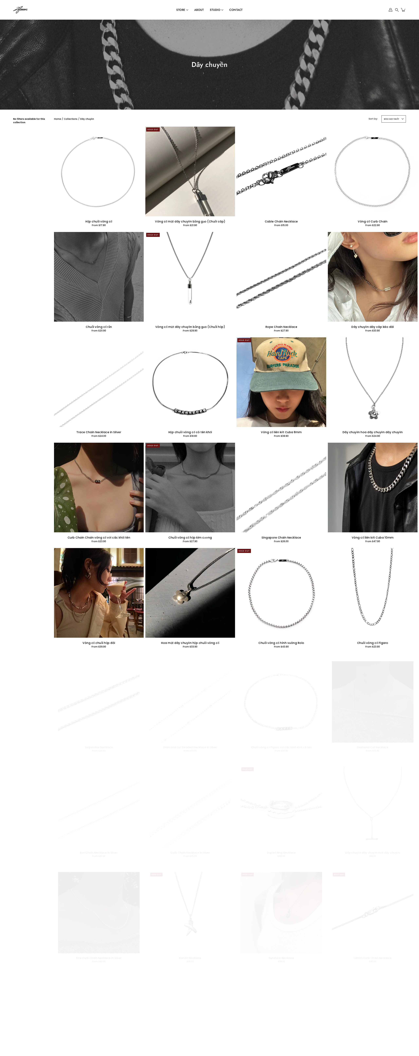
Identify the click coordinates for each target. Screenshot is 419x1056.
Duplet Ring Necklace (281, 854)
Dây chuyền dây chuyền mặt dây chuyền (373, 854)
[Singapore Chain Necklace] (281, 487)
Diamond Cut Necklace (372, 748)
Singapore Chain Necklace (281, 538)
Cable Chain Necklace (281, 221)
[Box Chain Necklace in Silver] (99, 803)
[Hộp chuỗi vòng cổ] (99, 171)
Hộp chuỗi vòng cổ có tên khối (190, 432)
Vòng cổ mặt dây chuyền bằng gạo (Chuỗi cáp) (190, 221)
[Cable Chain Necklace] (281, 171)
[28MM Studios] (20, 10)
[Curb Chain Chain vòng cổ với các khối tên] (99, 487)
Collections (70, 119)
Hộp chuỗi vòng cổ (98, 221)
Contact (236, 10)
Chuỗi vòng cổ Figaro (372, 643)
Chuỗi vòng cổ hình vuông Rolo (281, 643)
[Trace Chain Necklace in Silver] (99, 382)
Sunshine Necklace (281, 959)
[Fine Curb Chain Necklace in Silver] (99, 909)
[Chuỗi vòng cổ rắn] (99, 277)
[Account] (390, 9)
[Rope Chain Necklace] (281, 277)
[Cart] (403, 9)
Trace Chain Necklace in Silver (98, 432)
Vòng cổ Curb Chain (372, 221)
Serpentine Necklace (98, 748)
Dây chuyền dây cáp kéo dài (372, 327)
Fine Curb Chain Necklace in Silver (99, 959)
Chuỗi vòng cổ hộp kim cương (190, 538)
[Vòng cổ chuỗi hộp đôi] (99, 593)
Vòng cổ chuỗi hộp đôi (98, 643)
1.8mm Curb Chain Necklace (373, 959)
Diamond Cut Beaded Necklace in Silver (190, 748)
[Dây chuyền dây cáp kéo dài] (373, 277)
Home (57, 119)
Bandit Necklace (190, 959)
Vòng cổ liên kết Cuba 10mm (372, 538)
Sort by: (373, 118)
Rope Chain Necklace (281, 327)
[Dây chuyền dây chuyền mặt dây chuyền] (373, 803)
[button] (397, 10)
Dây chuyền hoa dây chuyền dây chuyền (372, 432)
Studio (215, 10)
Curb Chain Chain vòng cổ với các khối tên (99, 538)
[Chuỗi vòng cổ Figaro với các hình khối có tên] (281, 698)
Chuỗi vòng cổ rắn (99, 327)
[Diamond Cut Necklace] (373, 698)
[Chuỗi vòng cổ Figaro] (373, 593)
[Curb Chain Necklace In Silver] (190, 803)
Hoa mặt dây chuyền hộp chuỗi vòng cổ (190, 643)
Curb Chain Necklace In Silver (190, 854)
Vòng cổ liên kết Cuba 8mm (281, 432)
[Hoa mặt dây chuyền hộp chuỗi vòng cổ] (190, 593)
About (199, 10)
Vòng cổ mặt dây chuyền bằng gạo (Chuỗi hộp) (190, 327)
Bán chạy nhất (391, 119)
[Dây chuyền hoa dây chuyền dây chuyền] (373, 382)
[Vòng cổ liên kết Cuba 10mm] (373, 487)
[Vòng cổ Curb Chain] (373, 171)
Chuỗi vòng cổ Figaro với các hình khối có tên (281, 748)
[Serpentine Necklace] (99, 698)
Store (180, 10)
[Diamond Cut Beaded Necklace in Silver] (190, 698)
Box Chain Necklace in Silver (98, 854)
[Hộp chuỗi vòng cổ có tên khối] (190, 382)
